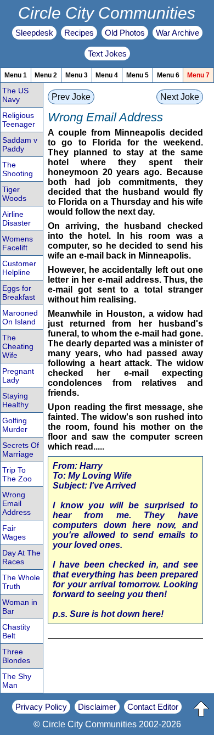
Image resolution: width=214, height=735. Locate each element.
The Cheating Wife (17, 346)
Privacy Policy (41, 706)
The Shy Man (16, 680)
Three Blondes (16, 656)
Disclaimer (97, 706)
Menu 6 (168, 75)
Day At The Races (21, 557)
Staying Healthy (15, 400)
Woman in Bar (19, 606)
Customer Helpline (19, 268)
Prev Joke (71, 97)
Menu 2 (46, 75)
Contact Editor (152, 706)
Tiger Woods (14, 194)
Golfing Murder (14, 425)
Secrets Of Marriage (20, 449)
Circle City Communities (106, 12)
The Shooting (17, 169)
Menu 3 (76, 75)
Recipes (79, 32)
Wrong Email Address (16, 503)
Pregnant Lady (18, 375)
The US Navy (15, 95)
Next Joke (179, 97)
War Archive (177, 32)
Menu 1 (15, 75)
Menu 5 (137, 75)
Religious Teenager (18, 119)
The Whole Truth (21, 582)
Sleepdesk (34, 32)
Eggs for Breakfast (18, 292)
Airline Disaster (16, 218)
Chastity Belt (16, 631)
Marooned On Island (20, 317)
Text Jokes (107, 53)
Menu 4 (106, 75)
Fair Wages (14, 532)
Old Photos (125, 32)
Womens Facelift (17, 243)
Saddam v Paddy (19, 144)
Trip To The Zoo (17, 474)
